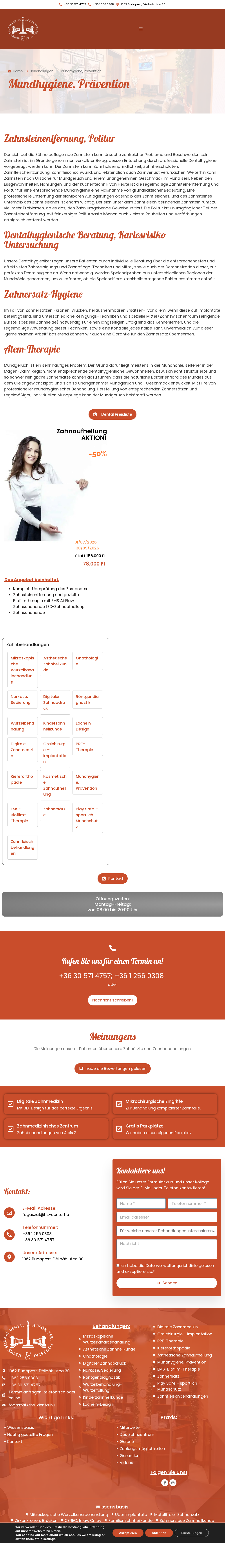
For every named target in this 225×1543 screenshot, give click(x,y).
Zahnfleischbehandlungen (22, 847)
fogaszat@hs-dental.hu (45, 1214)
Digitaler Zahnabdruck (54, 702)
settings (49, 1539)
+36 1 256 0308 (139, 976)
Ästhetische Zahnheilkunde (55, 664)
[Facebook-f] (164, 1482)
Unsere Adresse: (39, 1253)
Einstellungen (191, 1533)
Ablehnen (159, 1533)
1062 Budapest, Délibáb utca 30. (53, 1259)
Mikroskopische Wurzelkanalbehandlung (22, 670)
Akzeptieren (128, 1533)
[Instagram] (172, 1482)
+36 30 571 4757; (85, 976)
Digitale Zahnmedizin (22, 749)
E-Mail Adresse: (39, 1208)
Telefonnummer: (40, 1227)
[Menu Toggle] (140, 29)
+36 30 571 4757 (38, 1240)
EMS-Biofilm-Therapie (19, 815)
